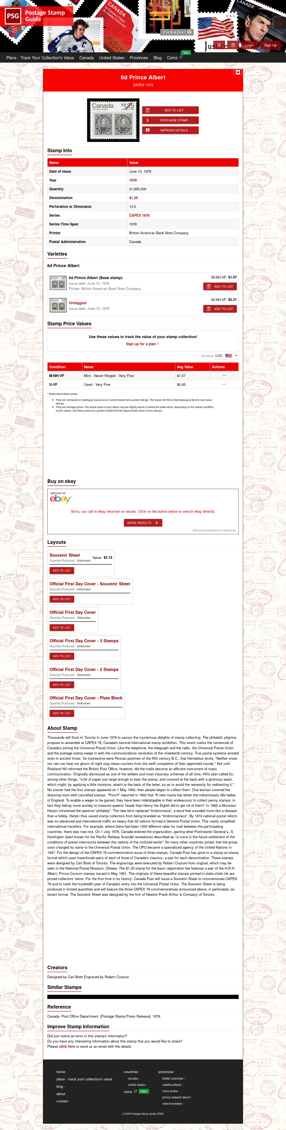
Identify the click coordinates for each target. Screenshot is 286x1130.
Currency (207, 356)
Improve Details (174, 130)
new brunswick (172, 1103)
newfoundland (171, 1084)
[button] (224, 375)
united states (136, 1084)
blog (60, 1086)
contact (62, 1100)
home (61, 1071)
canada (133, 1078)
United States (111, 57)
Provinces (139, 57)
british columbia (172, 1078)
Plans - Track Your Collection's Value (40, 57)
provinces (166, 1071)
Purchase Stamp (174, 120)
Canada (86, 57)
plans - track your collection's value (84, 1078)
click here (67, 1046)
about (61, 1093)
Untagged (77, 302)
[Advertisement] (143, 444)
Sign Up (270, 45)
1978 (133, 180)
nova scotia (170, 1091)
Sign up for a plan (141, 343)
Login (249, 45)
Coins (175, 56)
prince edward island (176, 1097)
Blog (157, 57)
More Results (139, 523)
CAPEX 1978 (139, 215)
